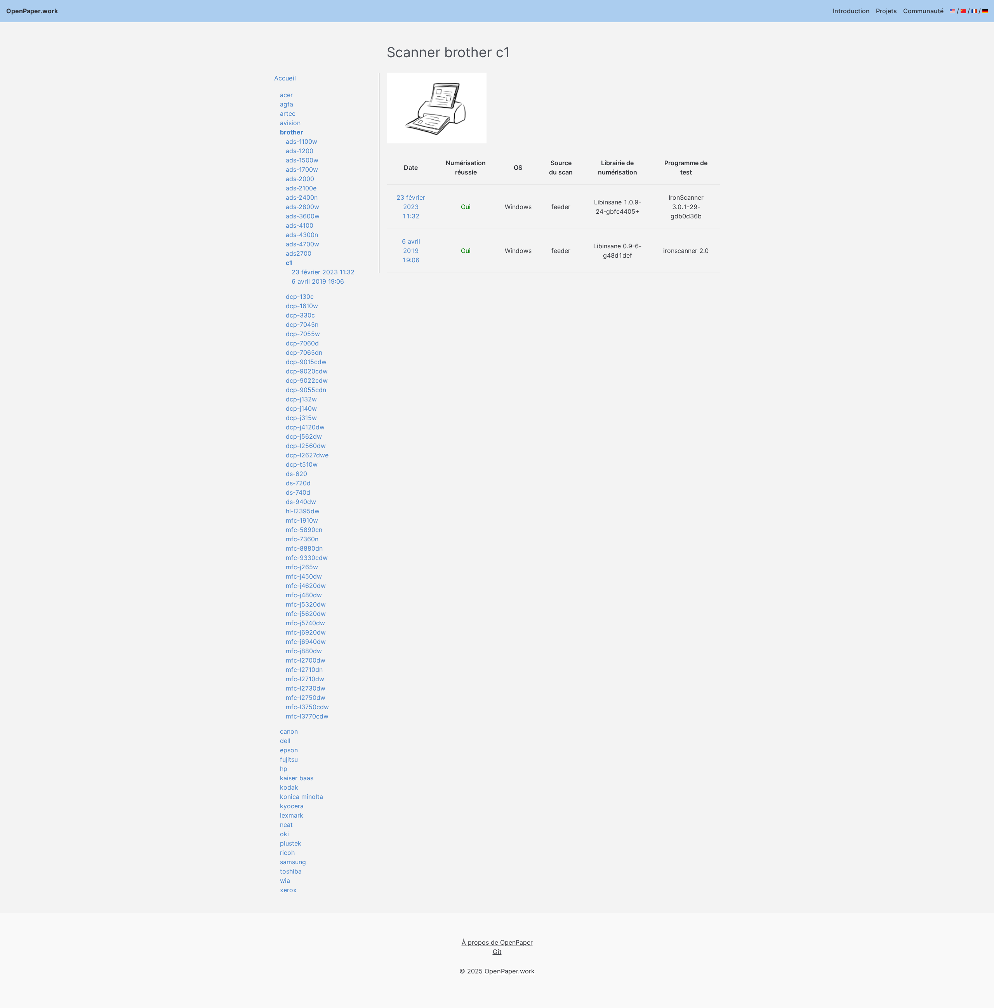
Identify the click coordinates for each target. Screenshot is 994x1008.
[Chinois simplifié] (963, 11)
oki (284, 834)
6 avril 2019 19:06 (318, 281)
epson (289, 750)
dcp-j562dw (304, 436)
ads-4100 (299, 225)
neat (286, 824)
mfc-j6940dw (306, 641)
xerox (288, 890)
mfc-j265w (302, 567)
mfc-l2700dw (305, 660)
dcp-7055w (303, 334)
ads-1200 (299, 151)
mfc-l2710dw (305, 679)
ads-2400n (302, 197)
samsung (293, 862)
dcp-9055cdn (306, 390)
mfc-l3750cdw (307, 707)
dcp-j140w (301, 408)
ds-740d (298, 492)
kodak (289, 787)
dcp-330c (300, 315)
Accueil (285, 78)
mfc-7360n (302, 539)
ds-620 (296, 474)
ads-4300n (302, 235)
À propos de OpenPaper (497, 942)
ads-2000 (300, 179)
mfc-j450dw (304, 576)
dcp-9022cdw (307, 380)
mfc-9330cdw (307, 558)
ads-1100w (301, 141)
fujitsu (289, 759)
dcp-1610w (302, 306)
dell (285, 741)
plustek (290, 843)
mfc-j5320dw (306, 604)
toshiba (291, 871)
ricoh (287, 852)
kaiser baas (296, 778)
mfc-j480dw (304, 595)
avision (290, 123)
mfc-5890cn (304, 530)
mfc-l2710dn (304, 669)
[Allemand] (985, 11)
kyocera (292, 806)
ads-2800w (302, 207)
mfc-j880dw (304, 651)
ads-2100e (301, 188)
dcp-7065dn (304, 352)
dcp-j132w (301, 399)
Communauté (923, 11)
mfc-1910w (302, 520)
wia (285, 880)
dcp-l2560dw (306, 446)
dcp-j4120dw (305, 427)
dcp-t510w (302, 464)
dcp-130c (300, 296)
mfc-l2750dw (305, 697)
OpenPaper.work (32, 11)
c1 (289, 263)
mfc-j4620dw (306, 585)
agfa (286, 104)
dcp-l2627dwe (307, 455)
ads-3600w (303, 216)
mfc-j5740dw (305, 623)
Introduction (851, 11)
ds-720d (298, 483)
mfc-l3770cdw (307, 716)
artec (287, 113)
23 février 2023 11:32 (323, 272)
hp (283, 769)
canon (289, 731)
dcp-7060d (302, 343)
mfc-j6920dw (306, 632)
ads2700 (298, 253)
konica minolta (301, 796)
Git (497, 952)
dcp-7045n (302, 324)
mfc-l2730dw (305, 688)
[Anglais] (952, 11)
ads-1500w (302, 160)
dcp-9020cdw (307, 371)
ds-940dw (301, 502)
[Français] (974, 11)
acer (286, 95)
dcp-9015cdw (306, 362)
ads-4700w (302, 244)
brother (291, 132)
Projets (886, 11)
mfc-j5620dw (306, 613)
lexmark (291, 815)
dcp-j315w (301, 418)
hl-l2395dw (303, 511)
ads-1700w (302, 169)
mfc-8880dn (304, 548)
